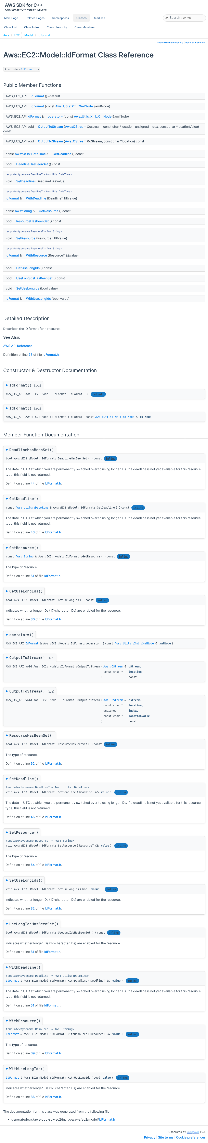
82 (33, 908)
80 (33, 619)
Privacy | (151, 1137)
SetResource (25, 238)
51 (32, 1005)
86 (33, 1097)
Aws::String (23, 211)
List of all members (195, 42)
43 (33, 532)
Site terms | (167, 1137)
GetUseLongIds (28, 268)
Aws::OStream (75, 127)
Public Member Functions (170, 42)
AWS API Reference (17, 346)
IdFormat (44, 35)
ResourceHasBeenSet (32, 221)
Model (28, 35)
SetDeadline (25, 181)
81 (32, 952)
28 (30, 355)
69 (33, 1053)
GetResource (48, 211)
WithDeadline (36, 198)
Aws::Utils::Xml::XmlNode (74, 106)
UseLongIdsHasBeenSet (34, 278)
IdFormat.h (29, 69)
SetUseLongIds (27, 288)
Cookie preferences (191, 1137)
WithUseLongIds (38, 299)
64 (33, 865)
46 (33, 817)
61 (32, 576)
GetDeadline (62, 154)
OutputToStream (50, 127)
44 (33, 483)
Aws (6, 35)
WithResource (36, 255)
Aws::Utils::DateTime (30, 154)
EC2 (17, 35)
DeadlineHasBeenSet (32, 164)
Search (175, 17)
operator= (55, 116)
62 (33, 763)
